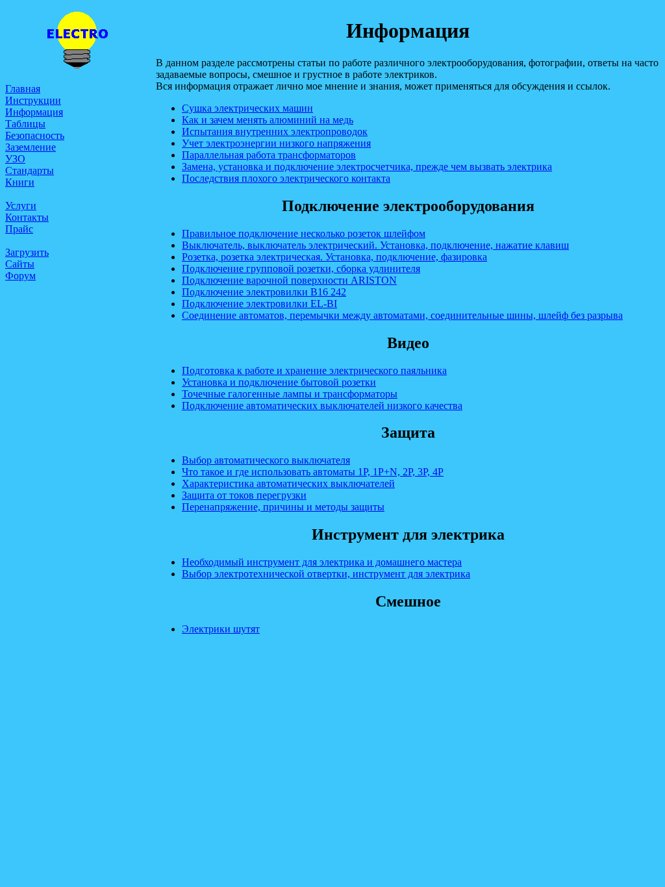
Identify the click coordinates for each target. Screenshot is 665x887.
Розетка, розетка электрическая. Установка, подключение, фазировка (334, 256)
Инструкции (33, 100)
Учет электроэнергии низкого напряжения (276, 143)
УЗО (15, 158)
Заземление (30, 147)
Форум (20, 275)
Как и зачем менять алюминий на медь (267, 119)
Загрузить (27, 252)
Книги (19, 182)
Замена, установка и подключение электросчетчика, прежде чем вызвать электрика (367, 166)
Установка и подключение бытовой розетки (279, 382)
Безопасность (34, 135)
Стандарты (29, 170)
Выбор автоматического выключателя (266, 460)
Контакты (27, 217)
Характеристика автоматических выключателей (288, 483)
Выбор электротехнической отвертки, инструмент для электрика (326, 573)
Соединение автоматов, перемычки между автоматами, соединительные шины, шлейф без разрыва (402, 315)
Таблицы (25, 123)
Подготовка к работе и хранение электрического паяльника (314, 370)
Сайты (19, 263)
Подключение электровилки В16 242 (264, 291)
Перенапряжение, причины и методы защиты (283, 506)
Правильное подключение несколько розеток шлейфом (303, 233)
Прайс (19, 228)
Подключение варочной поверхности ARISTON (289, 280)
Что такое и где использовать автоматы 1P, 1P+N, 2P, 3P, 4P (313, 471)
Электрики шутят (221, 628)
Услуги (20, 205)
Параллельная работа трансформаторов (269, 154)
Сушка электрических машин (247, 108)
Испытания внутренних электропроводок (275, 131)
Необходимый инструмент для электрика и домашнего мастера (322, 562)
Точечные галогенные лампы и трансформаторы (289, 393)
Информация (34, 112)
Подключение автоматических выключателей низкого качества (322, 405)
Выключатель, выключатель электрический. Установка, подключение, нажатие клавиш (375, 245)
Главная (22, 88)
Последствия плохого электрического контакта (286, 178)
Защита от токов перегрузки (244, 495)
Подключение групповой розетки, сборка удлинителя (301, 268)
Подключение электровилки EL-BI (259, 303)
